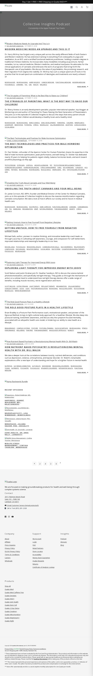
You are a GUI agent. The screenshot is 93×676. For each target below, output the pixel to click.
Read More (81, 86)
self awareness (67, 247)
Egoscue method (61, 328)
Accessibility (37, 555)
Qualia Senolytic (10, 596)
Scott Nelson (10, 286)
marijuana (17, 209)
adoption (69, 125)
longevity (79, 167)
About (7, 539)
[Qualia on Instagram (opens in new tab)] (9, 516)
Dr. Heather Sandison (15, 46)
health (36, 85)
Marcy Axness (34, 123)
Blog (62, 545)
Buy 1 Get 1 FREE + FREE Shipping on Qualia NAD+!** (44, 2)
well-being (20, 330)
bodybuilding (34, 170)
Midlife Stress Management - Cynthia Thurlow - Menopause (16, 445)
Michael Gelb (10, 247)
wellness (43, 85)
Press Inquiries (10, 545)
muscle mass (46, 170)
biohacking (23, 170)
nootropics (34, 207)
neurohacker (20, 251)
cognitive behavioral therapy (73, 249)
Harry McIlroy (34, 82)
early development (48, 123)
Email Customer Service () (23, 505)
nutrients (15, 368)
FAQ (34, 545)
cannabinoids (83, 207)
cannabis (19, 85)
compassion (10, 249)
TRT (51, 165)
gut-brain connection (22, 366)
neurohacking (22, 82)
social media (9, 127)
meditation (19, 125)
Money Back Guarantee (41, 558)
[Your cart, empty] (87, 7)
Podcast (63, 539)
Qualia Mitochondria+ (13, 615)
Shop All (8, 586)
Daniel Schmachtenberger (17, 141)
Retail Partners (38, 548)
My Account (37, 539)
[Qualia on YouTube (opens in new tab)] (13, 516)
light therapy (34, 286)
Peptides (14, 170)
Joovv (22, 288)
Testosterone (10, 165)
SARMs (7, 170)
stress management (48, 167)
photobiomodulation (39, 288)
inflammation (27, 209)
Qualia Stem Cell (11, 605)
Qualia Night (9, 621)
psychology (35, 368)
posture (34, 328)
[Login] (82, 7)
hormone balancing (31, 167)
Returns (35, 564)
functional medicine (63, 82)
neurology (44, 125)
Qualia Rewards (38, 561)
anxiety (72, 209)
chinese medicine (48, 82)
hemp (36, 209)
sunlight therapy (11, 288)
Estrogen (21, 165)
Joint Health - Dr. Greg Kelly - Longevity (17, 434)
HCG (86, 167)
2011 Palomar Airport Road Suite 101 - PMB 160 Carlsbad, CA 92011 (15, 499)
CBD (30, 85)
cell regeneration (57, 125)
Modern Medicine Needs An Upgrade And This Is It (37, 49)
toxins (7, 368)
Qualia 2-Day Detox (12, 608)
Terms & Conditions (12, 555)
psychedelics (10, 85)
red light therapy (48, 286)
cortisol (29, 165)
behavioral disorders (61, 366)
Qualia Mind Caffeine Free (14, 592)
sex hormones (68, 167)
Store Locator (38, 551)
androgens (56, 170)
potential (28, 125)
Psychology (21, 247)
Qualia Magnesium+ (12, 618)
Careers (7, 558)
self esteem (56, 249)
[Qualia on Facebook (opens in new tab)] (5, 516)
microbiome (46, 366)
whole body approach (58, 330)
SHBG (59, 167)
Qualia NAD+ (9, 599)
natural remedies (46, 209)
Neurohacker (10, 82)
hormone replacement (13, 167)
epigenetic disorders (49, 368)
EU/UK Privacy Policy (12, 551)
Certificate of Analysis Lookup (43, 567)
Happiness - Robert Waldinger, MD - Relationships (14, 402)
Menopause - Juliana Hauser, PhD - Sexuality (17, 425)
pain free (29, 330)
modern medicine (78, 82)
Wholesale (8, 561)
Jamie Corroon (45, 207)
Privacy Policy (10, 548)
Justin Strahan (22, 286)
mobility (71, 330)
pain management (61, 209)
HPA (64, 170)
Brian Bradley (10, 328)
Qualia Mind (9, 589)
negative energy (33, 249)
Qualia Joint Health (11, 602)
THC (26, 85)
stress (36, 125)
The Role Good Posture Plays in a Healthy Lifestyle (39, 307)
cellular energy (74, 286)
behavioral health (34, 247)
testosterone (79, 288)
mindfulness (79, 123)
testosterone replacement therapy (67, 165)
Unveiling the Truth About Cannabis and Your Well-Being (43, 188)
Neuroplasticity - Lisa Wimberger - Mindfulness (18, 414)
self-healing (20, 249)
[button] (71, 7)
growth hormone (41, 165)
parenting (61, 123)
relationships (79, 247)
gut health (36, 366)
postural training (46, 328)
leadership (9, 125)
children (69, 123)
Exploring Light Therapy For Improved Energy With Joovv (43, 268)
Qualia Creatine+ (11, 611)
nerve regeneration (22, 291)
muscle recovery (66, 288)
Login (35, 542)
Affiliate (7, 542)
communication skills (51, 247)
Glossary (63, 542)
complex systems (23, 328)
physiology (9, 251)
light (28, 288)
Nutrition (8, 366)
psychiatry (24, 368)
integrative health (66, 368)
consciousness (80, 125)
